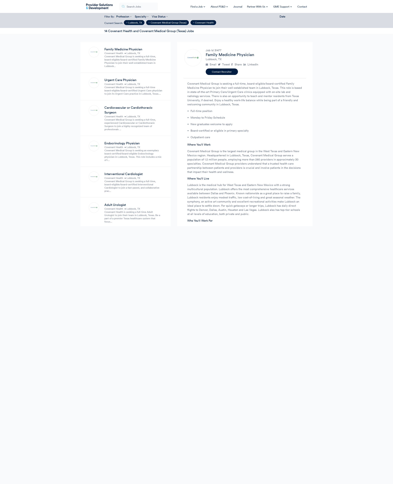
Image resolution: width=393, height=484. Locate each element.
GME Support (283, 7)
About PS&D (220, 7)
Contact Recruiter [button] (222, 71)
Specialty (140, 16)
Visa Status (158, 16)
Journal (237, 6)
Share (238, 64)
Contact (302, 6)
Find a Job (198, 7)
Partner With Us (258, 7)
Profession (122, 16)
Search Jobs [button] (134, 6)
